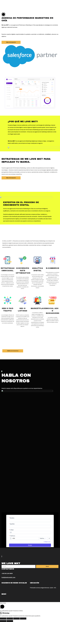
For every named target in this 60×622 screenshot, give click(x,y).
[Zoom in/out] (23, 619)
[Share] (10, 619)
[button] (11, 42)
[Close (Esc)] (3, 619)
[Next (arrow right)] (10, 621)
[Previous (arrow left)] (3, 621)
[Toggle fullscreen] (16, 619)
